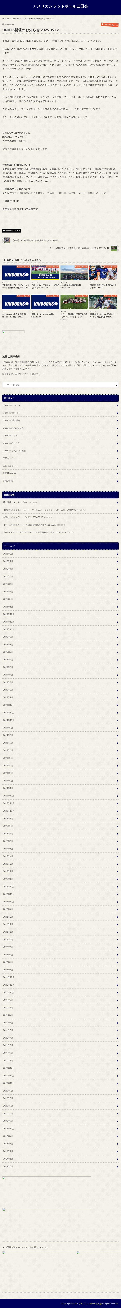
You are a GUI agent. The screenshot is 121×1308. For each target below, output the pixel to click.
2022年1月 (8, 969)
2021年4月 (8, 1037)
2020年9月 (8, 1090)
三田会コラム (9, 458)
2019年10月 (8, 1128)
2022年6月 (8, 932)
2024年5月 (8, 758)
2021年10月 (8, 992)
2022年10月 (8, 901)
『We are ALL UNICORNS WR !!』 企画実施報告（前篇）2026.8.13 (39, 532)
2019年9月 (8, 1136)
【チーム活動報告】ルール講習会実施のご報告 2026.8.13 (34, 525)
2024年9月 (8, 727)
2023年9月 (8, 818)
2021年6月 (8, 1022)
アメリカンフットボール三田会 (60, 6)
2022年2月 (8, 962)
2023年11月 (8, 803)
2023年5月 (8, 848)
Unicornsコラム (10, 435)
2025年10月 (8, 629)
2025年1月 (8, 697)
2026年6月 (8, 569)
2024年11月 (8, 712)
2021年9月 (8, 1000)
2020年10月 (8, 1083)
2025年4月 (8, 674)
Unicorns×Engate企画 (13, 428)
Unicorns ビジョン (11, 412)
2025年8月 (8, 644)
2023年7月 (8, 833)
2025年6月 (8, 659)
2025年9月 (8, 637)
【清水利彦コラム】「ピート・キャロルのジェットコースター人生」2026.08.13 (44, 509)
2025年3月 (8, 682)
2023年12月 (8, 795)
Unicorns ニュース (12, 230)
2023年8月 (8, 826)
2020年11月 (8, 1075)
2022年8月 (8, 917)
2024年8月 (8, 735)
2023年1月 (8, 879)
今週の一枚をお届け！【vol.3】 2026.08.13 (27, 517)
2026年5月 (8, 576)
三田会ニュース (10, 465)
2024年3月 (8, 773)
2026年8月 (8, 553)
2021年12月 (8, 977)
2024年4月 (8, 765)
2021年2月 (8, 1053)
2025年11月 (8, 621)
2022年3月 (8, 954)
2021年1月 (8, 1060)
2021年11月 (8, 985)
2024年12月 (8, 705)
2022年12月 (8, 886)
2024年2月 (8, 780)
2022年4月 (8, 947)
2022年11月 (8, 894)
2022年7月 (8, 924)
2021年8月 (8, 1007)
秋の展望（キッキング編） (20, 502)
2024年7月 (8, 743)
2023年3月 (8, 864)
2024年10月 (8, 720)
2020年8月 (8, 1098)
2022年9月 (8, 909)
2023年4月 (8, 856)
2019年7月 (8, 1151)
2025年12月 (8, 614)
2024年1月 (8, 788)
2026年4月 (8, 584)
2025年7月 (8, 652)
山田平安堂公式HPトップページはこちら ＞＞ (24, 373)
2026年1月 (8, 606)
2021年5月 (8, 1030)
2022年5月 (8, 939)
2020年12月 (8, 1068)
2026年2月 (8, 599)
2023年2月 (8, 871)
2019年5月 (8, 1166)
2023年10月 (8, 811)
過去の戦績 (8, 481)
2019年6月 (8, 1158)
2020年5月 (8, 1113)
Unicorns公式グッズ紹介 (14, 450)
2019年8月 (8, 1143)
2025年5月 (8, 667)
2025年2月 (8, 690)
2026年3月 (8, 591)
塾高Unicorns (9, 473)
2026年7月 (8, 561)
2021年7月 (8, 1015)
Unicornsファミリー (12, 443)
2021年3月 (8, 1045)
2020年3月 (8, 1121)
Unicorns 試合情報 (11, 420)
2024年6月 (8, 750)
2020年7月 (8, 1105)
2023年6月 (8, 841)
